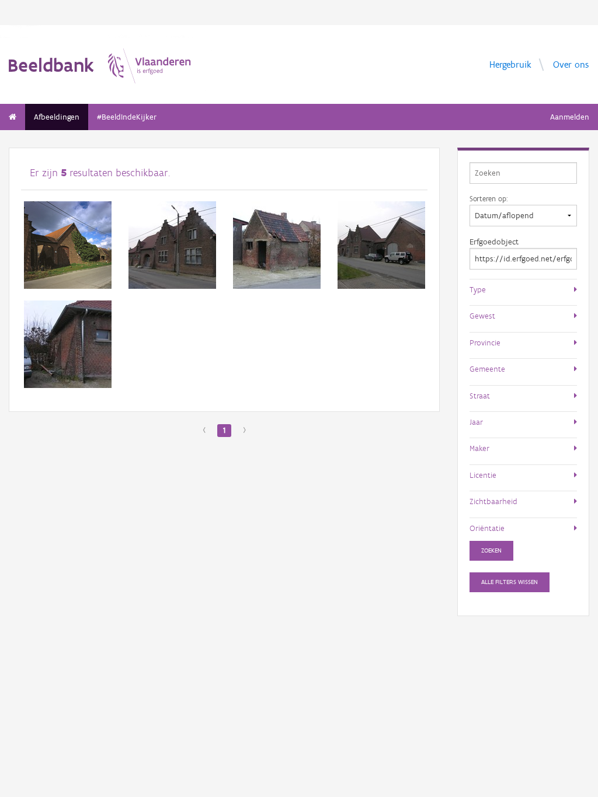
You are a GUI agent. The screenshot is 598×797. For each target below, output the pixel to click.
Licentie (483, 475)
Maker (479, 448)
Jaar (476, 422)
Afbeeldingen (56, 117)
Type (478, 289)
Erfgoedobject (494, 242)
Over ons (571, 63)
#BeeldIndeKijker (127, 117)
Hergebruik (510, 63)
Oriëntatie (487, 528)
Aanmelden (569, 117)
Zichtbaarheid (493, 501)
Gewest (482, 315)
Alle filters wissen (509, 582)
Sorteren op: (488, 198)
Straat (480, 395)
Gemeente (487, 368)
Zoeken (491, 550)
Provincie (485, 342)
